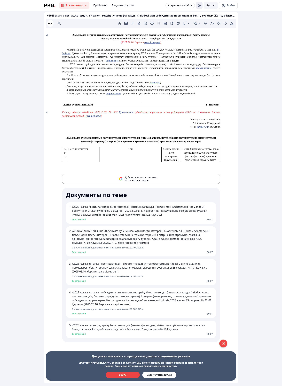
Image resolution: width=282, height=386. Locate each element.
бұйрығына (112, 60)
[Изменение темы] (199, 5)
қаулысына (203, 126)
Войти (122, 374)
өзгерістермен (152, 42)
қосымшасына (204, 68)
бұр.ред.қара (94, 115)
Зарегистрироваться (159, 374)
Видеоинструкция (123, 5)
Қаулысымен (126, 112)
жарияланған (113, 93)
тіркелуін (155, 82)
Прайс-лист (100, 5)
